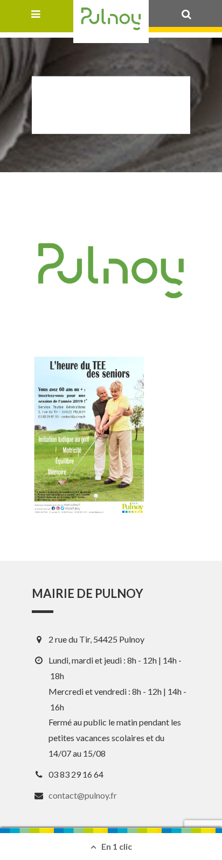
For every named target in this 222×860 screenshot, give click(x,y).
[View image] (89, 434)
